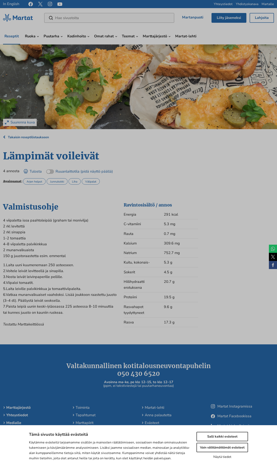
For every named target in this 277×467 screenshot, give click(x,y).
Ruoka (30, 36)
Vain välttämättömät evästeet (222, 447)
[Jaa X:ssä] (273, 257)
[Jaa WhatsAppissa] (273, 249)
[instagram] (50, 4)
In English (11, 3)
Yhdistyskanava (247, 4)
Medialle (13, 422)
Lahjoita (262, 17)
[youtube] (59, 4)
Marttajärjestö (155, 36)
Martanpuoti (192, 17)
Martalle (268, 4)
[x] (40, 4)
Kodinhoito (76, 36)
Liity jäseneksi (229, 17)
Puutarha (51, 36)
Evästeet (152, 422)
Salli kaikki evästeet (222, 436)
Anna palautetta (158, 415)
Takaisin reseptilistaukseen (28, 137)
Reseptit (11, 36)
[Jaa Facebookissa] (273, 265)
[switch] (79, 170)
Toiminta (83, 407)
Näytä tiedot (222, 457)
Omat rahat (104, 36)
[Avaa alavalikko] (38, 36)
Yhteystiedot (223, 4)
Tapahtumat (86, 415)
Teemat (128, 36)
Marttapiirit (84, 422)
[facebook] (30, 4)
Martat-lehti (185, 36)
